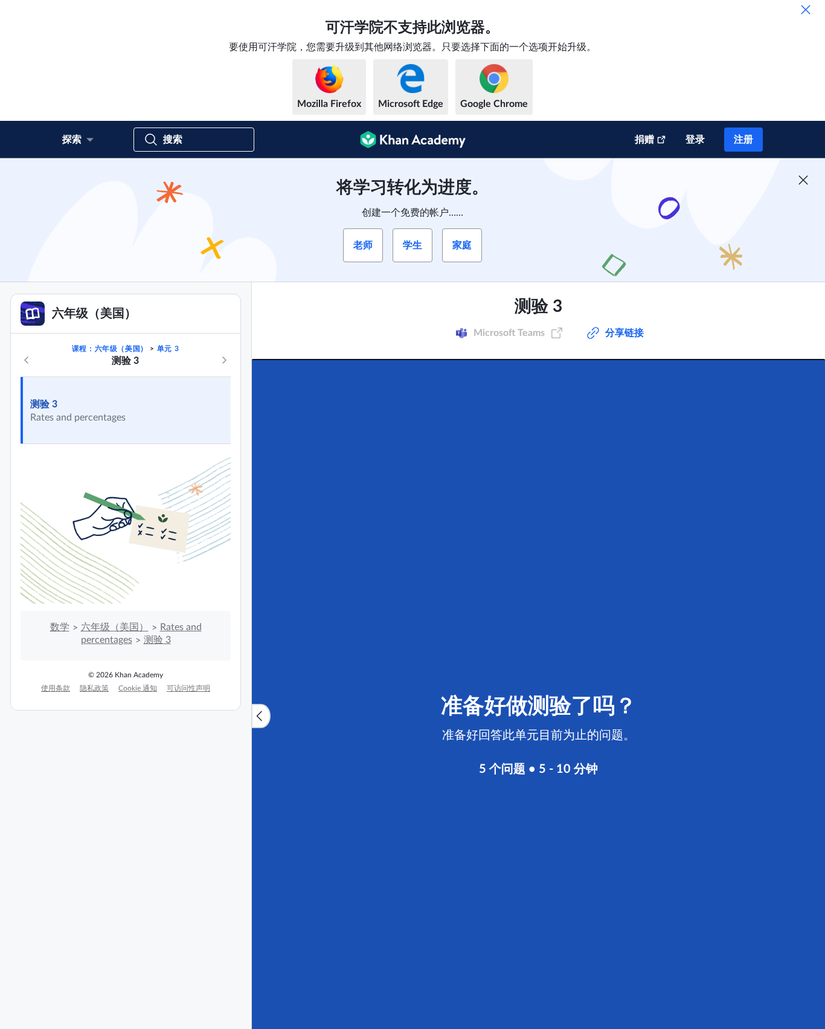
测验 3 (43, 404)
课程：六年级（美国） (110, 348)
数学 (59, 627)
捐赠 (644, 139)
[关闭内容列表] (261, 716)
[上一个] (26, 360)
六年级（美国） (115, 627)
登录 (695, 139)
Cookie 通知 (137, 688)
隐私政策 (94, 688)
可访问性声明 (188, 688)
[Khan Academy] (413, 139)
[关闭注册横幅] (803, 180)
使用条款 (55, 688)
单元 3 (168, 348)
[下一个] (224, 360)
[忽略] (805, 9)
